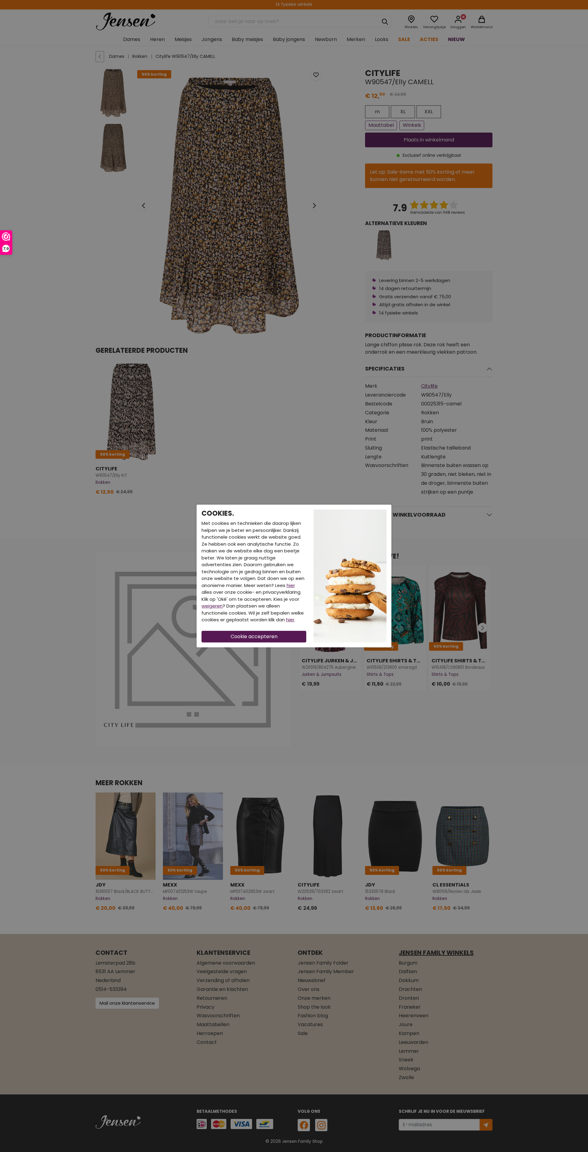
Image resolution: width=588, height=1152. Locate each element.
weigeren (212, 606)
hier (291, 585)
